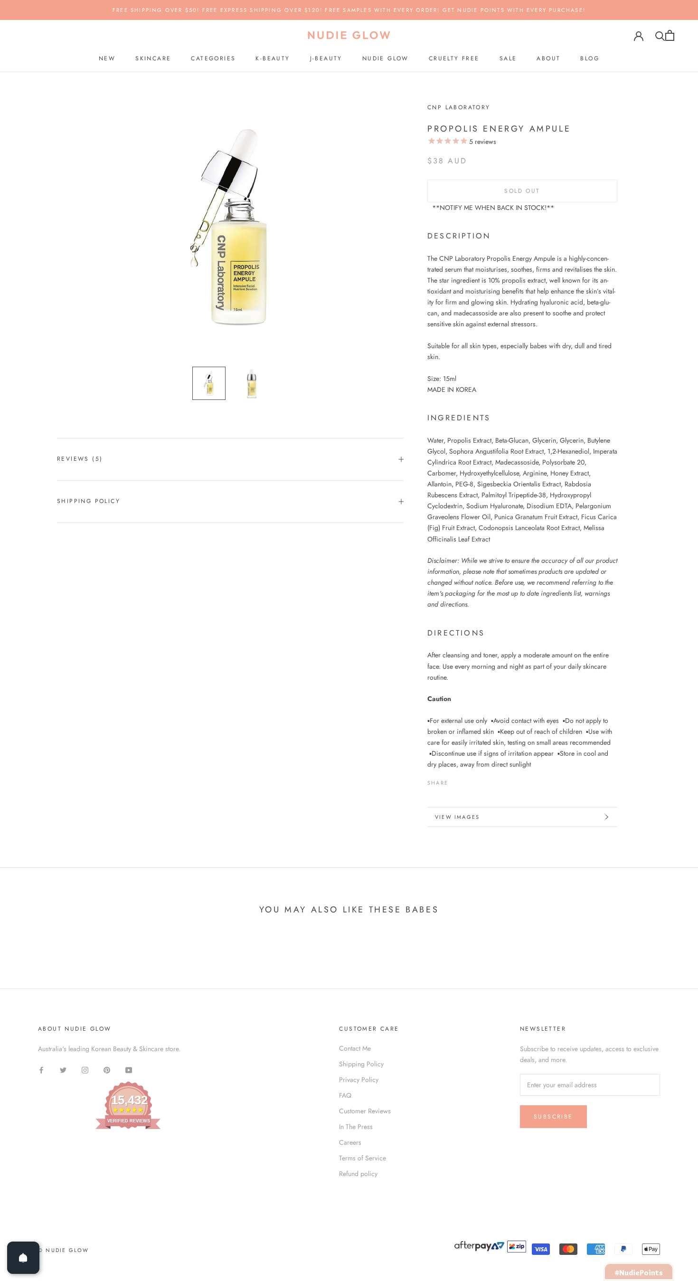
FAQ (345, 1095)
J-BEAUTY (326, 58)
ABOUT (548, 58)
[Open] (23, 1258)
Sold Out (522, 191)
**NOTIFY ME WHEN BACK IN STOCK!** (493, 207)
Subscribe (553, 1116)
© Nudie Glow (63, 1250)
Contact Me (355, 1048)
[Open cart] (669, 35)
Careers (350, 1142)
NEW (107, 58)
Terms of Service (362, 1158)
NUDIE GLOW (385, 58)
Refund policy (358, 1173)
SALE (508, 58)
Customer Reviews (365, 1111)
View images (457, 817)
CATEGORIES (213, 58)
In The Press (356, 1126)
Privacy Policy (358, 1079)
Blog (589, 58)
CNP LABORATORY (458, 107)
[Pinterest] (482, 780)
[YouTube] (128, 1069)
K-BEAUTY (272, 58)
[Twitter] (469, 780)
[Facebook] (457, 780)
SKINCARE (153, 58)
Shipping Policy (88, 501)
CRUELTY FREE (454, 58)
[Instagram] (85, 1069)
